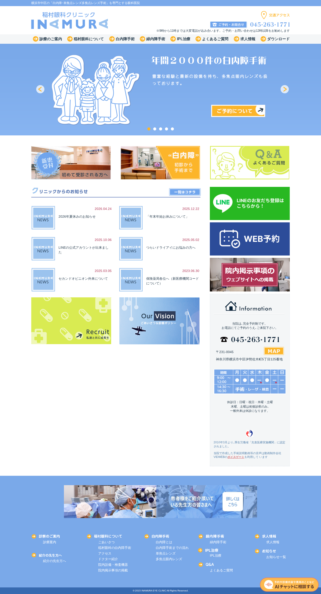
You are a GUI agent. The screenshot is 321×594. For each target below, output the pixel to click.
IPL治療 (215, 555)
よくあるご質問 (221, 570)
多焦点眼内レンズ (169, 559)
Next (285, 89)
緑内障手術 (218, 542)
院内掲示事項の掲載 (113, 570)
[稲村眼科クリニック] (69, 20)
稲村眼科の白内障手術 (114, 548)
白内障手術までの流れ (172, 548)
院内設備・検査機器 (113, 564)
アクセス (104, 553)
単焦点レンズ (166, 553)
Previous (40, 89)
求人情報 (272, 542)
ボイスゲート (235, 457)
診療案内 (49, 542)
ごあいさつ (106, 542)
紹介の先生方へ (54, 561)
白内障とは (164, 542)
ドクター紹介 (108, 559)
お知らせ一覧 (276, 557)
